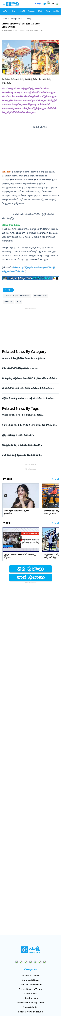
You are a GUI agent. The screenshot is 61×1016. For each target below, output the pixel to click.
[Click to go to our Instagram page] (30, 962)
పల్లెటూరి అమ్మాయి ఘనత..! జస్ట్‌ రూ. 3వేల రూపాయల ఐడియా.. (29, 398)
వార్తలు (12, 11)
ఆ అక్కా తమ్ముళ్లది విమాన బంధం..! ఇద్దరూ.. (30, 358)
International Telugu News (30, 1003)
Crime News (30, 994)
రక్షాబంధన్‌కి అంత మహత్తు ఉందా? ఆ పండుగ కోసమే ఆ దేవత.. (30, 425)
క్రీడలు (48, 11)
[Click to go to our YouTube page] (35, 962)
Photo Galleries (30, 1007)
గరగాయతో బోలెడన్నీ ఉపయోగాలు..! (28, 368)
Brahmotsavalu (40, 296)
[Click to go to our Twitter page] (26, 962)
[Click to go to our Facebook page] (16, 962)
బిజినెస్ (56, 11)
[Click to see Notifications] (57, 4)
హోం (5, 11)
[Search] (45, 4)
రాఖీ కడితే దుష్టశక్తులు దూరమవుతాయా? (29, 455)
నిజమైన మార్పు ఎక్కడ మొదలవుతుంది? (30, 445)
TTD (19, 301)
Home (4, 19)
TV (53, 4)
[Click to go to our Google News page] (44, 962)
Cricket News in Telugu (30, 989)
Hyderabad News (30, 998)
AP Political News (30, 975)
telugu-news (16, 19)
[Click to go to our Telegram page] (40, 962)
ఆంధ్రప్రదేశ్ (21, 11)
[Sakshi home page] (30, 950)
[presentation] (5, 496)
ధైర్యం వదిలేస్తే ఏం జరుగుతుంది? (29, 435)
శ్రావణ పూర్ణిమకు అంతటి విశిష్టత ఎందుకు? (27, 415)
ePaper (39, 4)
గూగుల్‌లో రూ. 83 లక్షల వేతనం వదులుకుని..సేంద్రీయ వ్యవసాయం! (29, 388)
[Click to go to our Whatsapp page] (21, 962)
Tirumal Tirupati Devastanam (17, 296)
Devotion (8, 301)
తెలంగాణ (31, 11)
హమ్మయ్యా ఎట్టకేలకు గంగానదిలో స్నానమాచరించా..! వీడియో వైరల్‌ (30, 378)
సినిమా (40, 11)
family (28, 19)
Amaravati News (30, 980)
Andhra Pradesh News (30, 984)
